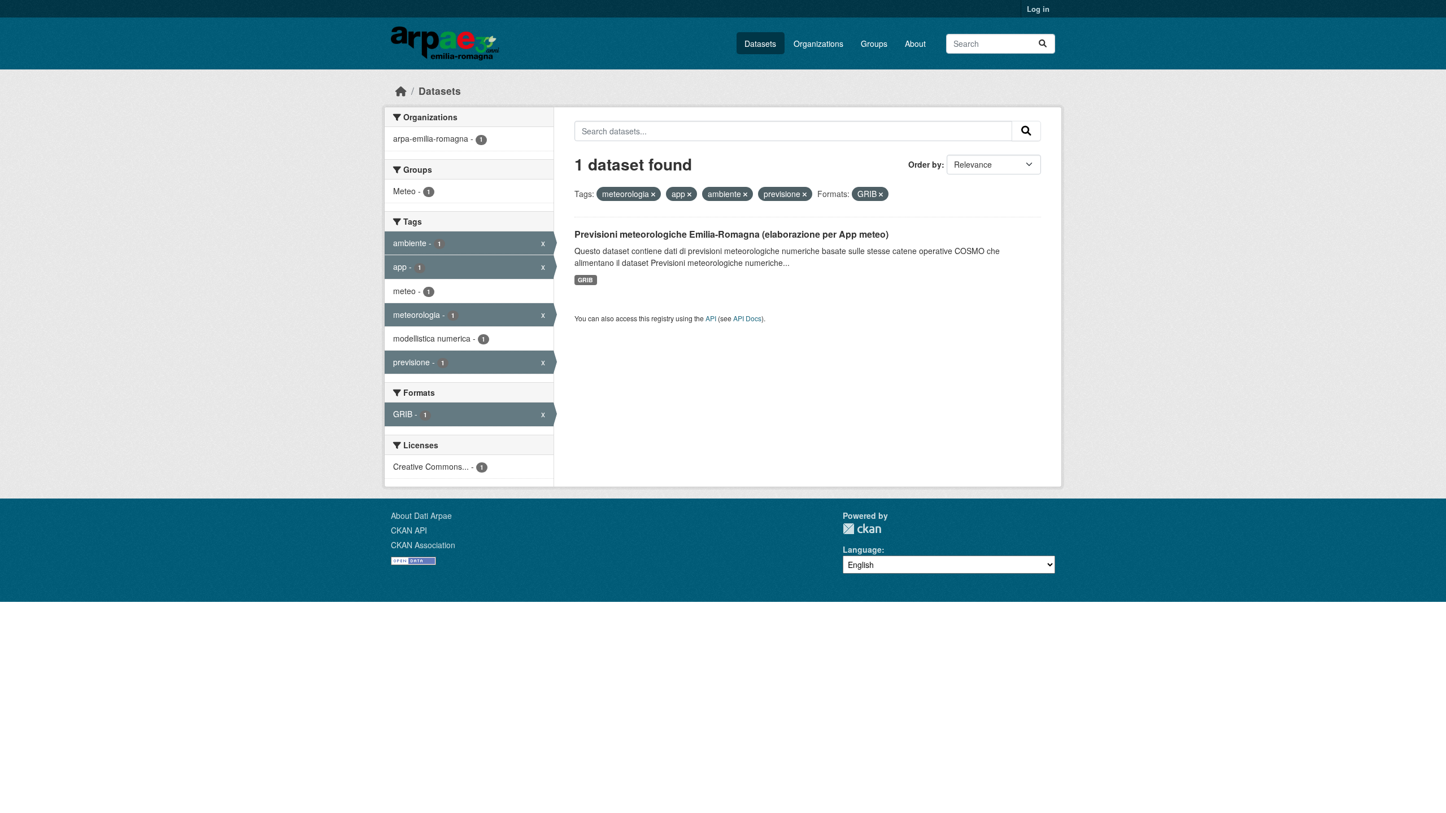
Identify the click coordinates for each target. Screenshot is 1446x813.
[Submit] (1042, 44)
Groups (874, 43)
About (915, 43)
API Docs (747, 318)
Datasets (760, 43)
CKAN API (409, 530)
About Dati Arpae (421, 515)
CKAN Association (423, 544)
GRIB (585, 280)
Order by (925, 164)
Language (862, 549)
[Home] (401, 91)
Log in (1038, 8)
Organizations (818, 43)
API (710, 318)
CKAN (862, 529)
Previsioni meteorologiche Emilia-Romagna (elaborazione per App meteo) (731, 234)
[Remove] (653, 194)
